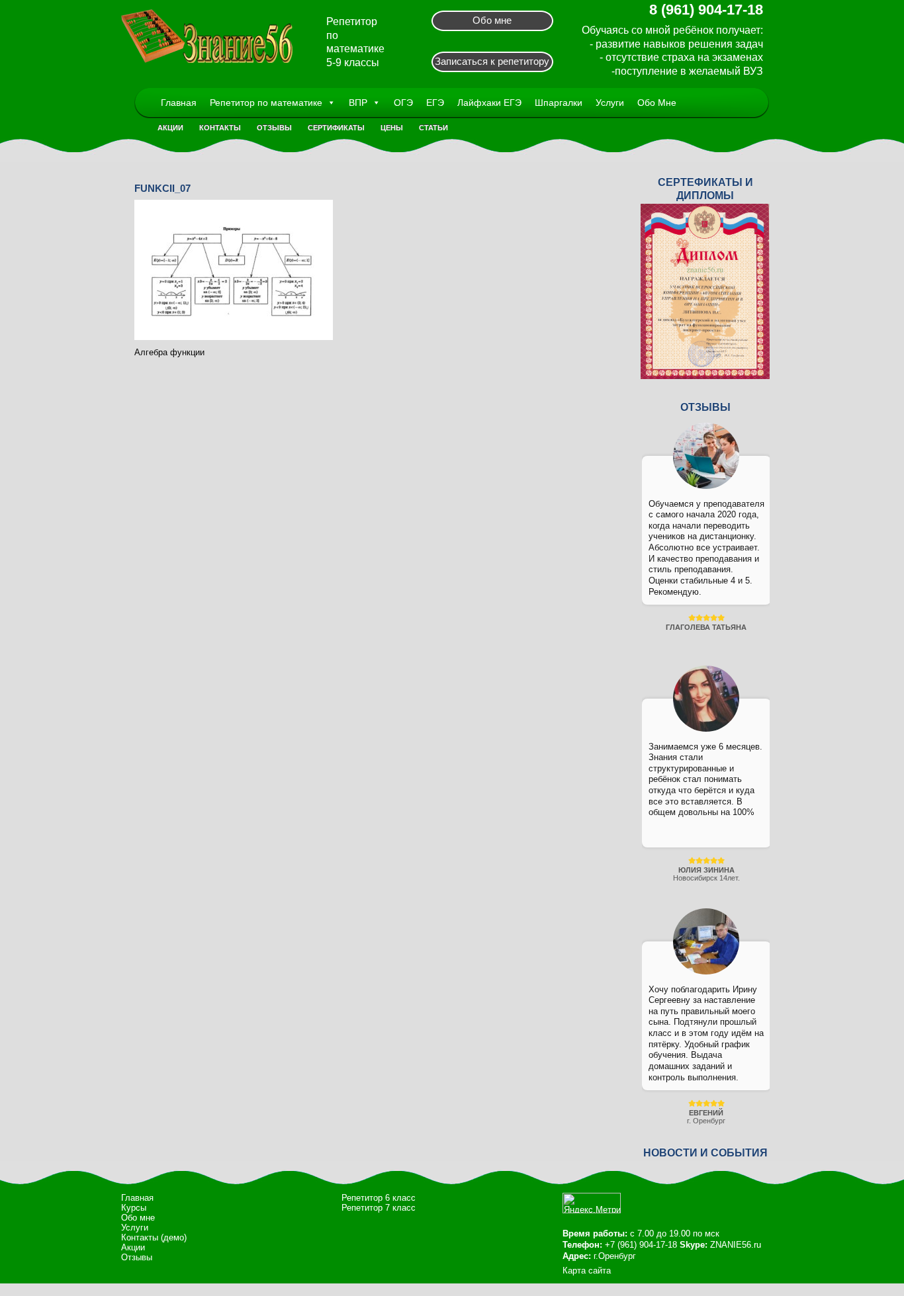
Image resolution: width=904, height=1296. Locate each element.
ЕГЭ (435, 102)
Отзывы (274, 128)
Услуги (610, 102)
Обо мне (492, 20)
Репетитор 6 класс (378, 1198)
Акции (170, 128)
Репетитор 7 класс (378, 1208)
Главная (179, 102)
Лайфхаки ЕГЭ (489, 102)
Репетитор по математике (266, 102)
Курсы (133, 1208)
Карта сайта (587, 1270)
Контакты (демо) (154, 1237)
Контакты (220, 128)
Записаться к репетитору (492, 61)
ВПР (358, 102)
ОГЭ (403, 102)
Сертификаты (336, 128)
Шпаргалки (558, 102)
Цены (392, 128)
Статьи (433, 128)
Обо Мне (656, 102)
